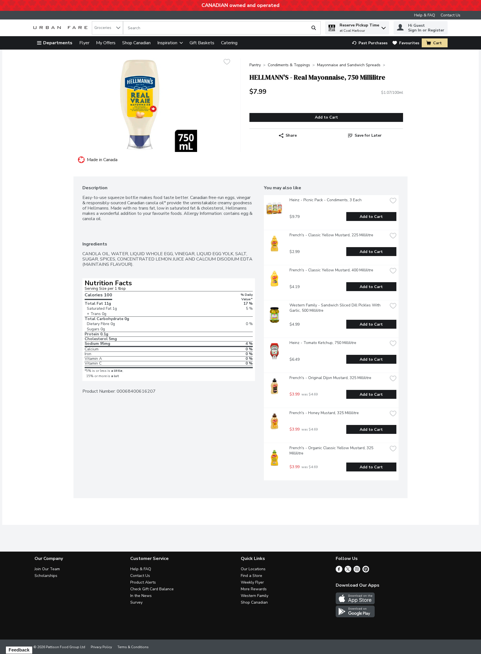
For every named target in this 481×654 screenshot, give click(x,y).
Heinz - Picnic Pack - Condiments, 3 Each (325, 200)
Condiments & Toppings (289, 65)
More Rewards (254, 589)
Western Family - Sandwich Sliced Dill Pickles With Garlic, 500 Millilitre (335, 308)
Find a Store (251, 575)
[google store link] (355, 616)
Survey (136, 602)
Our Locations (253, 569)
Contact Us (450, 15)
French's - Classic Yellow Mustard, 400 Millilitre (331, 270)
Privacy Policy (101, 647)
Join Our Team (47, 569)
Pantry (255, 65)
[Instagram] (357, 571)
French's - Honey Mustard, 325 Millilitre (324, 412)
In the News (141, 595)
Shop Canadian (136, 43)
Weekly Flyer (252, 582)
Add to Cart (326, 117)
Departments (57, 43)
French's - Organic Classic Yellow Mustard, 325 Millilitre (331, 450)
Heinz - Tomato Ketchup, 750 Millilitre (322, 342)
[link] (369, 43)
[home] (61, 28)
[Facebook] (339, 571)
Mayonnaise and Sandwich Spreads (349, 65)
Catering (229, 43)
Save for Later (368, 135)
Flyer (84, 43)
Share (291, 135)
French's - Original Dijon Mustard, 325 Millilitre (330, 377)
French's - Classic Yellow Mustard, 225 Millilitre (331, 235)
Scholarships (46, 575)
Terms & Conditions (133, 647)
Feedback (19, 650)
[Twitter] (348, 571)
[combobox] (107, 28)
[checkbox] (226, 62)
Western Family (254, 595)
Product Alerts (143, 582)
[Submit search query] (313, 27)
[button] (383, 26)
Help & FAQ (424, 15)
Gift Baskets (202, 43)
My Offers (106, 43)
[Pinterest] (365, 571)
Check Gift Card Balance (152, 589)
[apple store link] (355, 603)
